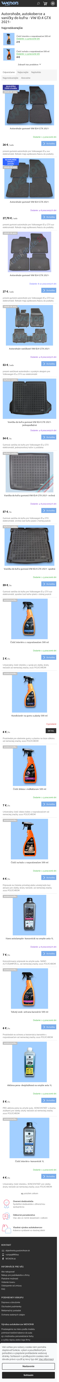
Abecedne (25, 78)
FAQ (3, 1289)
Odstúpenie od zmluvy (11, 1286)
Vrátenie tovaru (8, 1282)
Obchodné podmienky (11, 1306)
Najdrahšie (36, 72)
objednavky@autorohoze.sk (17, 1250)
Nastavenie (28, 1366)
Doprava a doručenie (10, 1302)
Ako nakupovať (8, 1272)
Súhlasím (28, 1375)
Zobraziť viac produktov (28, 64)
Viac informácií (46, 1359)
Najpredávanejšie (10, 78)
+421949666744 (12, 1254)
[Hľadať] (38, 3)
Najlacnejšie (23, 72)
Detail (51, 730)
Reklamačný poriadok (11, 1310)
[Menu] (53, 3)
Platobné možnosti (9, 1278)
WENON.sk (10, 1259)
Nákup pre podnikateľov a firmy (15, 1275)
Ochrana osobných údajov (13, 1315)
